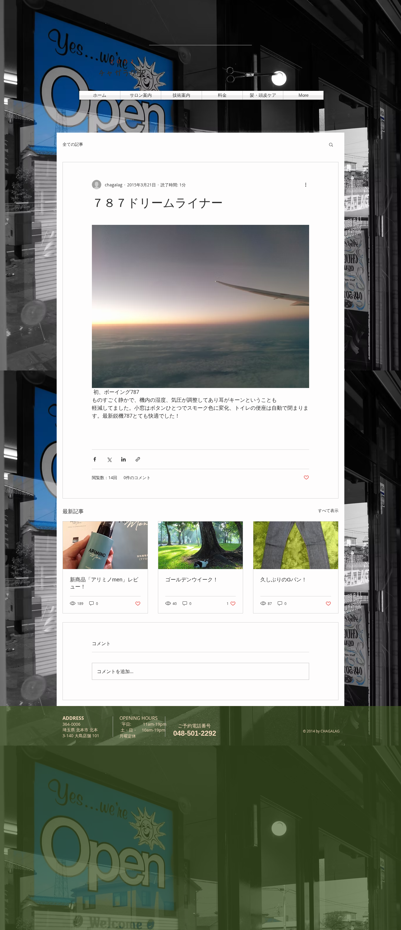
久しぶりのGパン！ (283, 580)
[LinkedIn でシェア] (123, 459)
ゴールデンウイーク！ (191, 580)
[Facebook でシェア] (94, 459)
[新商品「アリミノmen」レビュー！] (105, 545)
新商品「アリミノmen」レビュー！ (104, 583)
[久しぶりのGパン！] (295, 545)
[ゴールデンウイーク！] (200, 545)
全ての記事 (73, 144)
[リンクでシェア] (138, 459)
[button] (331, 144)
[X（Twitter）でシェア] (109, 459)
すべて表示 (328, 510)
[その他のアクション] (305, 184)
